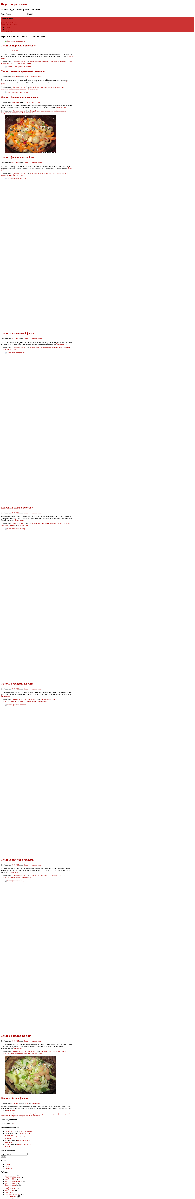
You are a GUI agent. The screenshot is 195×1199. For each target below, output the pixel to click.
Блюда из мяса (10, 1183)
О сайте (7, 29)
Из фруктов (13, 1198)
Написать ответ (36, 51)
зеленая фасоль (45, 347)
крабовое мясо (44, 523)
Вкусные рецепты (14, 4)
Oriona (26, 51)
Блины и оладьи (10, 1176)
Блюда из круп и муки (12, 1178)
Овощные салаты (19, 61)
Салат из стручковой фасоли (18, 333)
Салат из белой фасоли (14, 1098)
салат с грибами (45, 173)
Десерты (8, 1192)
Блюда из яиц (9, 1190)
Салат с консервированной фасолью (23, 71)
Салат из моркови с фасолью (18, 45)
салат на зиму (55, 1051)
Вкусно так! (9, 1131)
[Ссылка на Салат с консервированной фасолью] (18, 67)
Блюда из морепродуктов (13, 1181)
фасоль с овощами (29, 701)
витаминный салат (36, 61)
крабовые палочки (56, 523)
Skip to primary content (8, 22)
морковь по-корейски (61, 61)
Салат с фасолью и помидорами (20, 96)
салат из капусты (11, 1116)
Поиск (3, 14)
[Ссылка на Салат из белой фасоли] (30, 1093)
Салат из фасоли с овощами (17, 859)
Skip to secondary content (9, 24)
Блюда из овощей (11, 1185)
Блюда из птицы (10, 1187)
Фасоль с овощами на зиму (17, 683)
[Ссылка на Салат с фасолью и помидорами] (17, 92)
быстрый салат (35, 87)
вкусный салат (48, 61)
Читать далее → (62, 107)
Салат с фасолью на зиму (16, 1035)
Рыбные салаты (18, 523)
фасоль (9, 701)
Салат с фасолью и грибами (18, 157)
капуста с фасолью (57, 1114)
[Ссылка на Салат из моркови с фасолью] (15, 41)
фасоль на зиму (17, 701)
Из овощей (31, 699)
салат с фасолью (14, 63)
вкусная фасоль (46, 699)
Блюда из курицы (11, 1179)
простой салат (11, 89)
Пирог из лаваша (26, 1131)
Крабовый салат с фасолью (17, 507)
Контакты (8, 31)
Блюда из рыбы (10, 1189)
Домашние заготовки (20, 699)
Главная (7, 27)
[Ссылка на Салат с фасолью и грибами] (30, 153)
